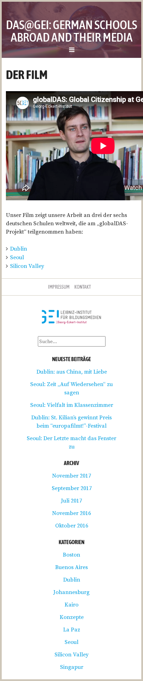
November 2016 (71, 513)
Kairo (71, 604)
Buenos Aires (71, 567)
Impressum (58, 287)
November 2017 (71, 475)
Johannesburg (71, 592)
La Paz (71, 629)
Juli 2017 (71, 500)
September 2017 (72, 488)
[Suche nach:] (72, 341)
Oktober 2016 (71, 525)
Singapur (71, 667)
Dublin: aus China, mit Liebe (71, 371)
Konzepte (72, 617)
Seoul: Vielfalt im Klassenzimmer (71, 405)
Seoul (17, 257)
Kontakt (82, 287)
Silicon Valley (27, 266)
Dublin (18, 248)
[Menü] (71, 49)
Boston (71, 554)
